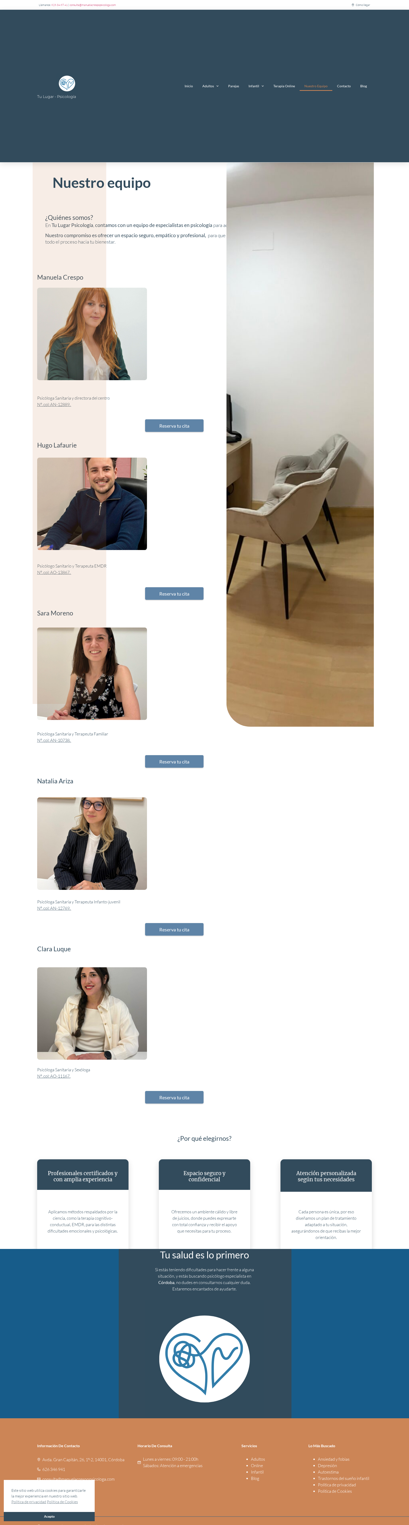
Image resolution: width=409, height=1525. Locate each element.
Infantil (254, 86)
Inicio (189, 86)
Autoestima (328, 1471)
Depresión (327, 1465)
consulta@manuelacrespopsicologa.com (93, 5)
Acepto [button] (49, 1516)
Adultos (208, 86)
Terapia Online (284, 86)
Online (257, 1465)
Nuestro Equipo (316, 86)
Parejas (233, 86)
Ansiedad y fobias (334, 1459)
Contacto (344, 86)
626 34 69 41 (59, 5)
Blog (363, 86)
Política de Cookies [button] (62, 1501)
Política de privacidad (337, 1484)
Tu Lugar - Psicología (56, 96)
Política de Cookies (335, 1491)
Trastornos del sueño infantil (343, 1478)
